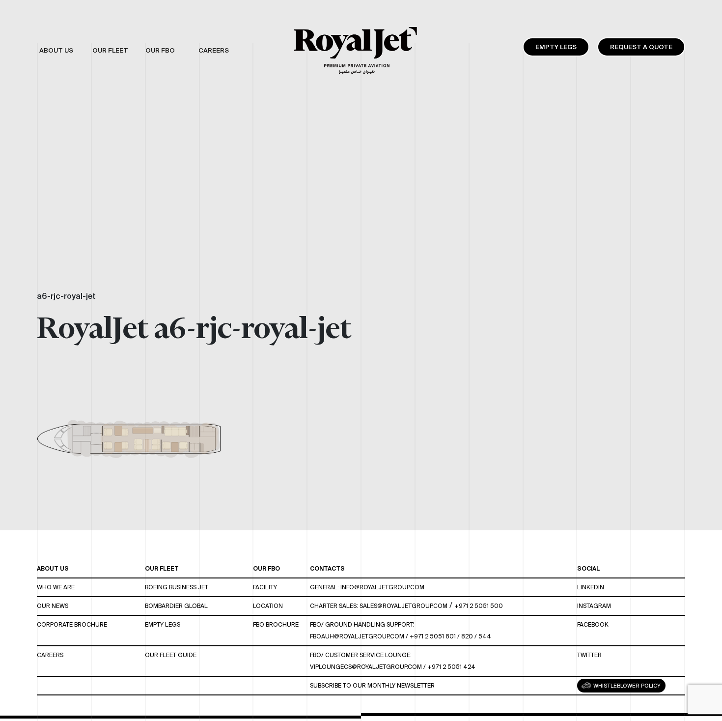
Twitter (589, 655)
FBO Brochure (276, 624)
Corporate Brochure (72, 624)
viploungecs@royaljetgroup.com (366, 666)
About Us (53, 568)
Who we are (56, 587)
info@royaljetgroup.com (382, 587)
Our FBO (266, 568)
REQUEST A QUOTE (641, 47)
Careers (50, 655)
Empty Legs (556, 47)
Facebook (593, 624)
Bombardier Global (176, 606)
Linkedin (590, 587)
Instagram (594, 606)
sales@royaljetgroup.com (403, 606)
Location (268, 606)
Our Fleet (162, 568)
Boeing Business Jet (176, 587)
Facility (265, 587)
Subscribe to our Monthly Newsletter (372, 685)
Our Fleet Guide (170, 655)
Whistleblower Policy (626, 686)
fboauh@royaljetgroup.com (357, 636)
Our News (52, 606)
